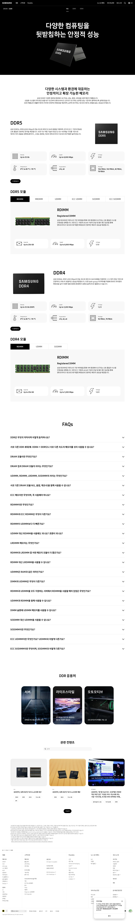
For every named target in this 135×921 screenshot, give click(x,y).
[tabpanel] (67, 228)
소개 (70, 859)
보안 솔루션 (5, 879)
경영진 (114, 866)
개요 (67, 9)
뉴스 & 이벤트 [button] (101, 3)
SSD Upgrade (28, 894)
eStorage (4, 866)
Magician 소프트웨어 (29, 892)
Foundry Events (73, 868)
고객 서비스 (27, 864)
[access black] (3, 911)
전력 (16, 800)
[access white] (7, 911)
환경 (92, 897)
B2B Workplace (51, 872)
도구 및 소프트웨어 (29, 883)
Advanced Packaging (74, 863)
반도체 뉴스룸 (116, 875)
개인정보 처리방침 (32, 911)
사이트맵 (57, 911)
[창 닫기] (122, 901)
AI (2, 890)
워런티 (26, 890)
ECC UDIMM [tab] (77, 199)
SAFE (70, 866)
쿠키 (46, 911)
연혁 (114, 868)
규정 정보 (27, 866)
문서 (25, 885)
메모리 (62, 797)
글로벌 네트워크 (50, 868)
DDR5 (74, 9)
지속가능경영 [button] (110, 3)
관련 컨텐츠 (67, 742)
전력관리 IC (5, 881)
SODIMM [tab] (96, 199)
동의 (109, 916)
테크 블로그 (93, 863)
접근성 (51, 911)
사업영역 (115, 864)
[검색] (45, 749)
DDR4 (81, 9)
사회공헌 (93, 901)
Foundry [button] (30, 3)
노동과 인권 (93, 899)
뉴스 (92, 859)
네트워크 (4, 896)
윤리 (114, 872)
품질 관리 (27, 862)
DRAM (5, 9)
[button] (18, 911)
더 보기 (67, 811)
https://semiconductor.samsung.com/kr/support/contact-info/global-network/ (32, 841)
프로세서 (4, 872)
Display (4, 883)
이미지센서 (4, 875)
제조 (70, 870)
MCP (3, 870)
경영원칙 (115, 895)
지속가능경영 (108, 802)
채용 (114, 883)
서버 (3, 892)
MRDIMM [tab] (39, 199)
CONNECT (71, 879)
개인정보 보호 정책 (107, 909)
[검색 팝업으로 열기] (125, 3)
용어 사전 (27, 875)
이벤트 (92, 861)
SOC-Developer (51, 874)
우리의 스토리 (116, 862)
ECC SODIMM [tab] (115, 199)
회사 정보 (115, 859)
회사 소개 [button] (119, 3)
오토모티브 (4, 894)
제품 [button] (17, 3)
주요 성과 (93, 895)
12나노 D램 (38, 797)
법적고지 (41, 911)
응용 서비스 (71, 872)
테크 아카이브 (72, 875)
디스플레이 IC (5, 877)
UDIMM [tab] (58, 199)
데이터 (30, 797)
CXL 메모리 (5, 868)
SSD (3, 864)
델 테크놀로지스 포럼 (97, 802)
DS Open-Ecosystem (52, 862)
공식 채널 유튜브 (125, 911)
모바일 (3, 898)
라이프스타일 (5, 901)
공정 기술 (71, 861)
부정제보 (115, 897)
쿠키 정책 (115, 909)
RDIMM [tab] (20, 199)
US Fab (70, 877)
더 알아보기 (15, 181)
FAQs (26, 887)
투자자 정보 (115, 870)
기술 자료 (27, 872)
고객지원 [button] (22, 3)
